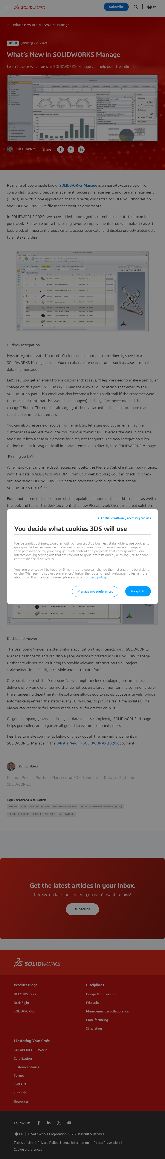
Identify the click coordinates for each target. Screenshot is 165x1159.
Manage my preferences (95, 591)
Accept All (138, 591)
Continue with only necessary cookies (126, 518)
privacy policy (96, 577)
